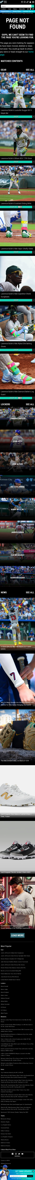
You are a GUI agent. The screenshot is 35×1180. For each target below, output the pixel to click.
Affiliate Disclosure (6, 1163)
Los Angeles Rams (6, 1125)
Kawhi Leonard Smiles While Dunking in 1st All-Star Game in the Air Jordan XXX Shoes (17, 1025)
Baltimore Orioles (5, 1142)
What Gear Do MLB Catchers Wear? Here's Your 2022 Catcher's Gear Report (15, 1091)
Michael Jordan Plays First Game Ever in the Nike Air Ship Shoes (16, 1020)
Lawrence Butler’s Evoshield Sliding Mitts (16, 203)
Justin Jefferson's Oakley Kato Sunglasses (12, 953)
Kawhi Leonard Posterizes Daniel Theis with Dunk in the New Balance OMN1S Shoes (17, 1049)
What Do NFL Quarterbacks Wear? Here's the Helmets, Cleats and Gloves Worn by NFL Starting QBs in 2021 (17, 1086)
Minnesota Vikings (6, 1119)
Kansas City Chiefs (6, 1134)
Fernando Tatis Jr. (28, 11)
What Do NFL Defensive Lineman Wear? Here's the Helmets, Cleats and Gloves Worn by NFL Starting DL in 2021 (17, 1095)
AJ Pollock (4, 1010)
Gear (9, 9)
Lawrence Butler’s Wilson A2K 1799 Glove (16, 158)
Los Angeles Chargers (7, 1137)
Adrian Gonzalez (5, 1004)
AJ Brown (3, 1007)
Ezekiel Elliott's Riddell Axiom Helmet (10, 979)
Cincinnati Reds (5, 1128)
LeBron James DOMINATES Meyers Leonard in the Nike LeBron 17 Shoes (15, 1054)
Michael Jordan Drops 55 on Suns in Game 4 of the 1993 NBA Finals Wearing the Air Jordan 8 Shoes (17, 1059)
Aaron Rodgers (5, 992)
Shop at (13, 207)
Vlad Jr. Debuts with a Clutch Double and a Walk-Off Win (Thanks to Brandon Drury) (16, 1040)
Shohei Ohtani (17, 11)
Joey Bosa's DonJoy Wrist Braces (10, 977)
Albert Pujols (4, 1013)
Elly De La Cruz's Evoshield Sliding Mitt (11, 971)
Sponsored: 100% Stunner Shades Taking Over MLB (14, 1112)
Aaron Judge (4, 989)
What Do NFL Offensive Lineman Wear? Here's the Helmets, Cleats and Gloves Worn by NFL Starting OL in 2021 (17, 1081)
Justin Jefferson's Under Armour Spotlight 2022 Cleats (15, 956)
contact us (23, 1178)
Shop (16, 117)
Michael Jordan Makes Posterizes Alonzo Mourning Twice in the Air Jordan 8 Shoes (17, 1064)
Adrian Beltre (4, 1001)
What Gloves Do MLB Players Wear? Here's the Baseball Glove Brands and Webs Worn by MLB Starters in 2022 (17, 1076)
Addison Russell (5, 998)
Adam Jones (4, 995)
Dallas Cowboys (5, 1131)
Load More (17, 935)
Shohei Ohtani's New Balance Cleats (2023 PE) (13, 968)
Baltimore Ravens (5, 1145)
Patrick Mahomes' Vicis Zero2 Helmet (11, 973)
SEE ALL (30, 69)
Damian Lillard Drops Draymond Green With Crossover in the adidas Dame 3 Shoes (17, 1030)
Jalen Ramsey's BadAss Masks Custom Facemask (14, 962)
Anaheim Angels (5, 1122)
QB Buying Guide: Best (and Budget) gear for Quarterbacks (16, 1104)
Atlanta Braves (5, 1140)
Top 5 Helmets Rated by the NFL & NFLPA (12, 1072)
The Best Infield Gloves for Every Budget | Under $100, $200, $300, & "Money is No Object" (17, 1100)
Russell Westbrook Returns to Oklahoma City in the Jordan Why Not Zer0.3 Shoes (16, 1035)
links (24, 13)
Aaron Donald (4, 986)
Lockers (3, 9)
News (15, 9)
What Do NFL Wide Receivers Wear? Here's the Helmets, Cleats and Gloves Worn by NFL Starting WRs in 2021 (16, 1108)
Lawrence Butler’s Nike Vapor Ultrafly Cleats (17, 249)
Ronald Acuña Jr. (5, 11)
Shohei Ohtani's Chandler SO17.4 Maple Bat (12, 959)
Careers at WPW (5, 1160)
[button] (30, 2)
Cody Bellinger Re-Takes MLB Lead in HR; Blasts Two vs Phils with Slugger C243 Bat (17, 1045)
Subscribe (22, 9)
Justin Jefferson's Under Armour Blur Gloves (13, 965)
